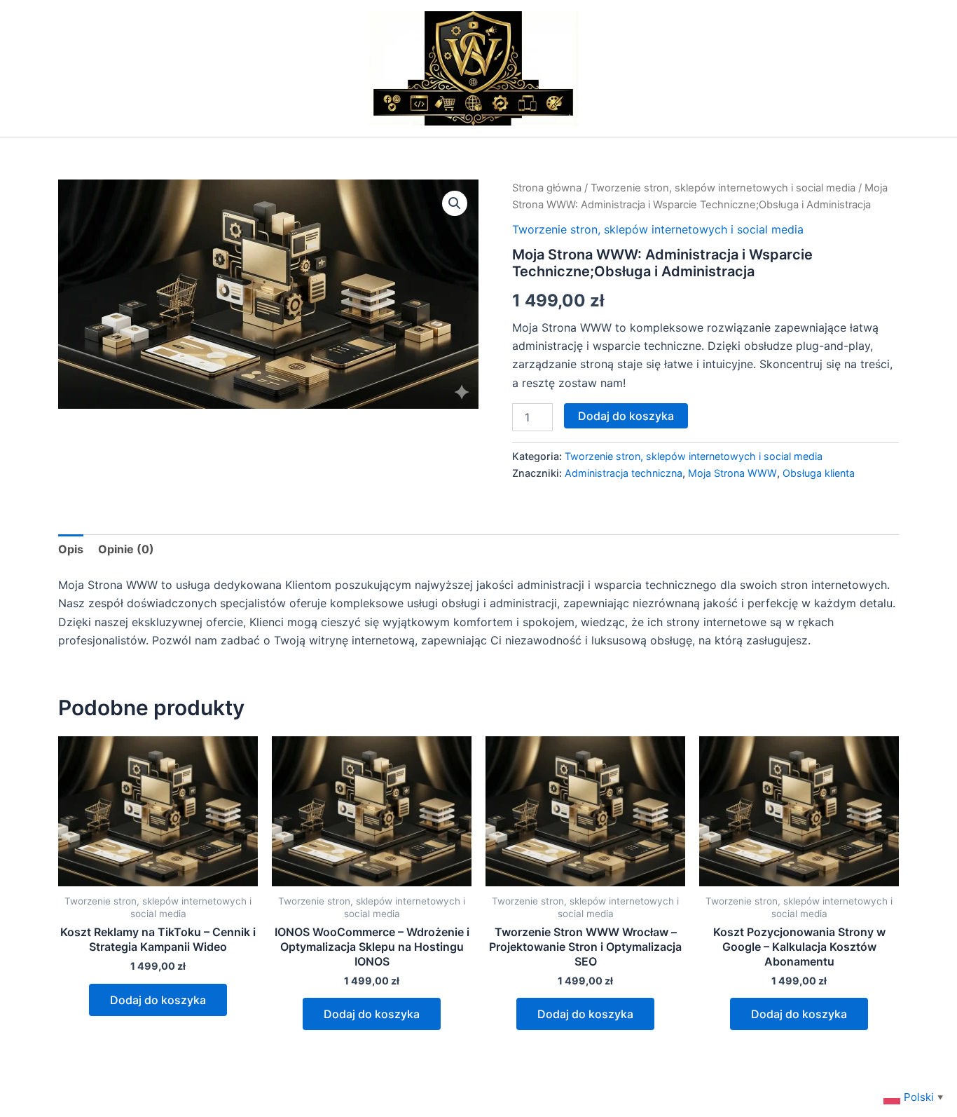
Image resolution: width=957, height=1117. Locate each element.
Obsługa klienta (819, 473)
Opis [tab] (70, 549)
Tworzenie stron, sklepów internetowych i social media (723, 188)
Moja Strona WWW (732, 473)
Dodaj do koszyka (626, 416)
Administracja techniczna (623, 473)
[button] (454, 203)
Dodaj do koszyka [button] (158, 1000)
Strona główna (546, 188)
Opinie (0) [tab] (126, 549)
